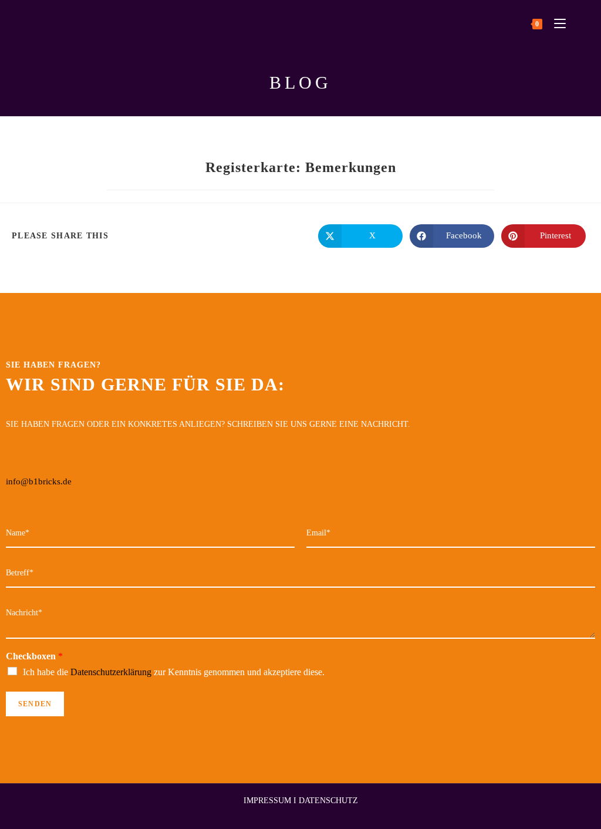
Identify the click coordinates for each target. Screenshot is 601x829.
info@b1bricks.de (39, 481)
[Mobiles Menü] (555, 23)
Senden (35, 704)
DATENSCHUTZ (328, 800)
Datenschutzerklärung (110, 672)
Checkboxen (34, 656)
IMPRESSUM (267, 800)
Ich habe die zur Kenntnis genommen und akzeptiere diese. (174, 672)
